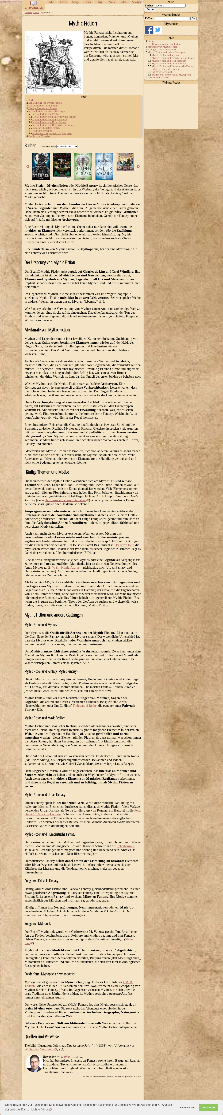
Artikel (124, 2)
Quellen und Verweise (39, 136)
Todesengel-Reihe (85, 705)
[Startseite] (33, 9)
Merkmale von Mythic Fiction (43, 105)
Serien (112, 2)
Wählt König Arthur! (66, 567)
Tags (100, 2)
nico (67, 1056)
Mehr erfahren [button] (40, 1109)
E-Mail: (149, 18)
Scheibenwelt (125, 846)
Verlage (75, 2)
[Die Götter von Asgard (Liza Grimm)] (104, 178)
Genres (87, 2)
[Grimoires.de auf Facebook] (149, 32)
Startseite (28, 13)
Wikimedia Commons (39, 1049)
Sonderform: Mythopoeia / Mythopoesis (52, 133)
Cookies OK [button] (209, 1107)
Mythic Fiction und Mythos (45, 114)
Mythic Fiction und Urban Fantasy (49, 122)
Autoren (63, 2)
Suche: (149, 5)
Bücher (51, 2)
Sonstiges (136, 2)
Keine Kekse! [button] (187, 1107)
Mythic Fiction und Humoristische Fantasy (53, 125)
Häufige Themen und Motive (42, 108)
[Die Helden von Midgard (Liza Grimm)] (83, 178)
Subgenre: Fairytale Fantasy (46, 128)
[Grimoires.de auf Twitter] (158, 32)
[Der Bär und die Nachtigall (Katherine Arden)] (62, 178)
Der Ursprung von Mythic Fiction (45, 103)
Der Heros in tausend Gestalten (65, 500)
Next (138, 166)
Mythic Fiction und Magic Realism (49, 119)
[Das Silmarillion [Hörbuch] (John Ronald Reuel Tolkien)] (125, 169)
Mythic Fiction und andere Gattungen (46, 111)
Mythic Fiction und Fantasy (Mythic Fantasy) (54, 116)
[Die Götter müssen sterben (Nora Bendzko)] (41, 178)
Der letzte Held (124, 545)
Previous (28, 166)
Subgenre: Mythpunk (42, 130)
